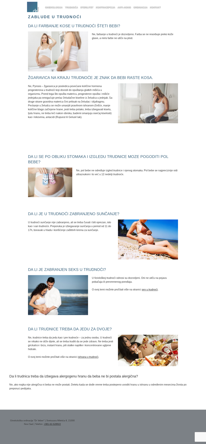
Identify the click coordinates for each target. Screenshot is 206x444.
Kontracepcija (105, 7)
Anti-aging (124, 7)
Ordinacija (140, 7)
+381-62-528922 (52, 424)
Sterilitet (86, 7)
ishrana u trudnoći (88, 357)
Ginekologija (53, 7)
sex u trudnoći (150, 289)
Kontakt (155, 7)
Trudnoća (71, 7)
